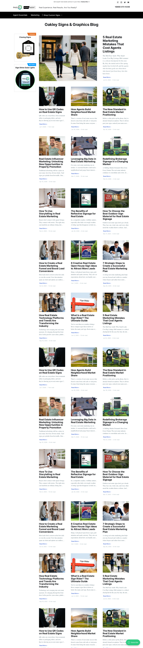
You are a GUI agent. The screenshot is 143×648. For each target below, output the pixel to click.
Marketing (35, 15)
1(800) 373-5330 (122, 7)
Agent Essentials (20, 15)
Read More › (107, 77)
